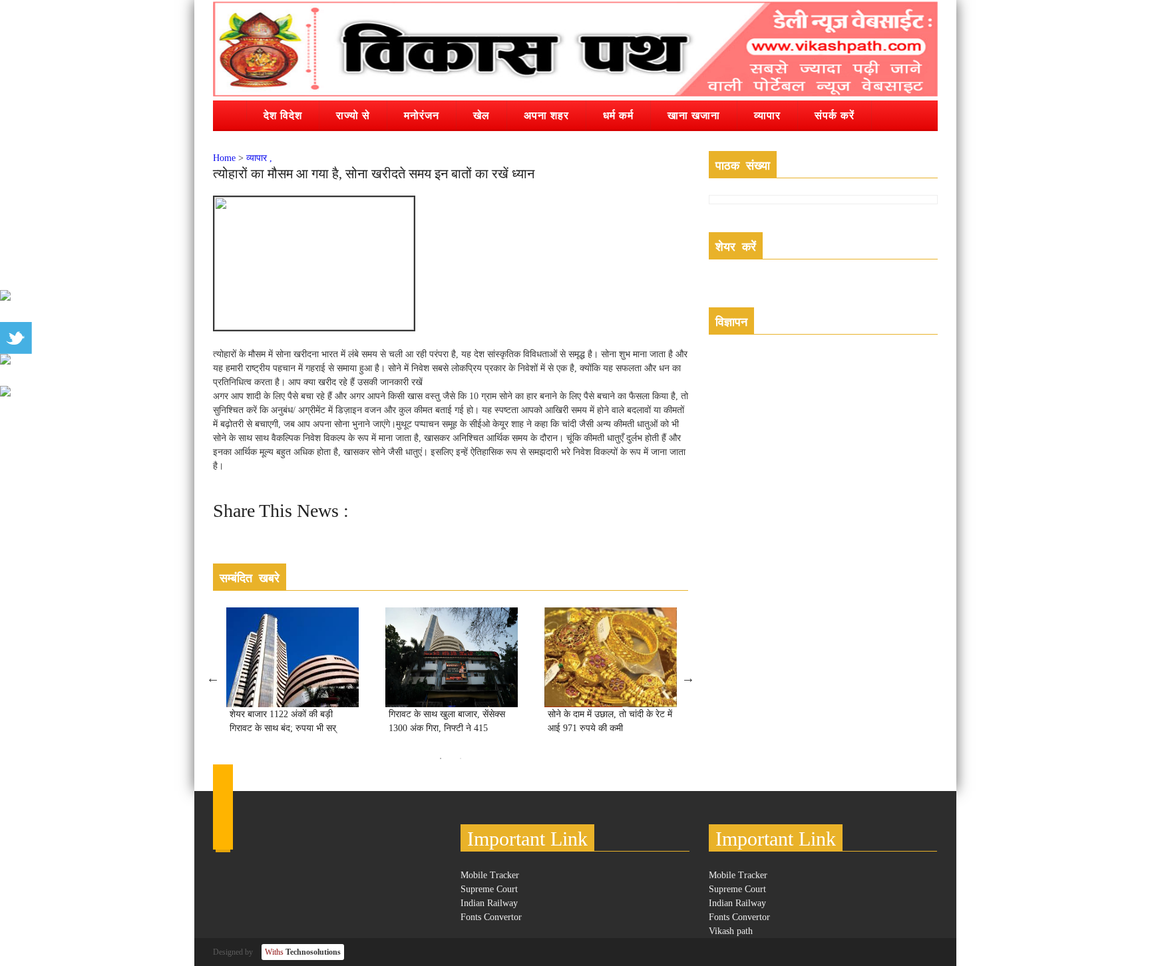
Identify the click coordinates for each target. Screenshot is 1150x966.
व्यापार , (259, 158)
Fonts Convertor (491, 917)
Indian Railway (489, 903)
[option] (292, 677)
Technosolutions (303, 952)
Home (224, 158)
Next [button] (688, 678)
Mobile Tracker (490, 875)
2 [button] (460, 758)
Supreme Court (489, 889)
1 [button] (440, 758)
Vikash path (731, 931)
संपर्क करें (835, 115)
